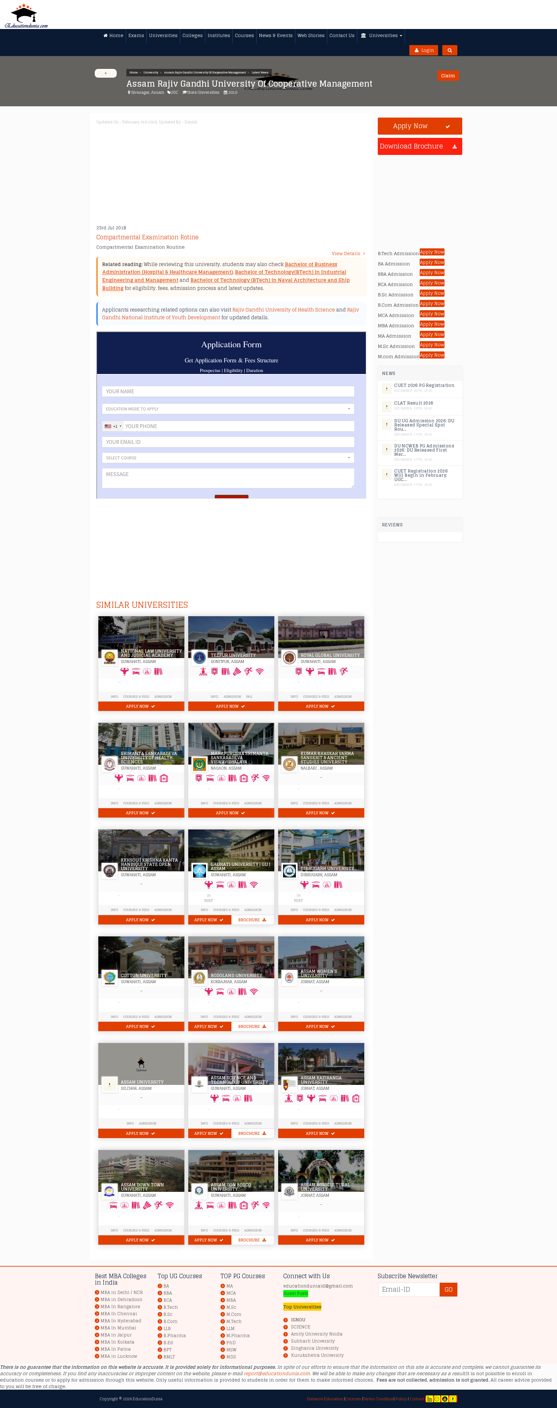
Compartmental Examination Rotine (147, 237)
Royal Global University (330, 655)
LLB (167, 1328)
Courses (353, 1398)
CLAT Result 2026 (413, 403)
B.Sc (167, 1314)
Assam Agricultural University (325, 1187)
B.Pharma (174, 1335)
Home (134, 72)
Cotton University (144, 975)
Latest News (260, 72)
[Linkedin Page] (429, 1398)
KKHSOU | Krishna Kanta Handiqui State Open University (149, 864)
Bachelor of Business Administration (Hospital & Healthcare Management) (219, 268)
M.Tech (234, 1321)
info (114, 696)
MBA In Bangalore (120, 1306)
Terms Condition (378, 1398)
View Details (347, 253)
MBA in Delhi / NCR (122, 1292)
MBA (231, 1300)
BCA (167, 1300)
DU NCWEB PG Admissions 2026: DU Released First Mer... (424, 450)
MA (229, 1286)
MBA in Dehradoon (121, 1299)
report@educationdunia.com (277, 1373)
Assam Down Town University (142, 1187)
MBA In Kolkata (117, 1342)
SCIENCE (300, 1327)
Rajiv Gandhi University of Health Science (283, 309)
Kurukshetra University (317, 1355)
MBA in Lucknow (119, 1356)
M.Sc (231, 1307)
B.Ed (168, 1342)
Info (294, 803)
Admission (163, 696)
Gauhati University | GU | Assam (240, 866)
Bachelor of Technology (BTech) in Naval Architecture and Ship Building (226, 284)
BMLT (169, 1357)
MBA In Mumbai (118, 1328)
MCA (231, 1293)
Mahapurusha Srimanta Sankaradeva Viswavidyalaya (240, 758)
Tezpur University (233, 655)
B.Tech (170, 1307)
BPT (167, 1350)
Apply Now (138, 706)
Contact (417, 1398)
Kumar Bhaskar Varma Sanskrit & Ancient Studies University (327, 758)
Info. (215, 696)
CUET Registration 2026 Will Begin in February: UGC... (421, 475)
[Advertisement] (289, 173)
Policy (401, 1398)
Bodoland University (236, 975)
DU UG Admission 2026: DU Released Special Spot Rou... (424, 425)
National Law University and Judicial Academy (151, 653)
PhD (231, 1342)
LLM (230, 1328)
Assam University (142, 1082)
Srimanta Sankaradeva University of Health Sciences (149, 758)
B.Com (170, 1321)
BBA (167, 1293)
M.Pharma (238, 1335)
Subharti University (313, 1341)
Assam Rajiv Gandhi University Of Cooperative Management (205, 72)
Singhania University (314, 1348)
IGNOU (298, 1320)
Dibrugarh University (327, 868)
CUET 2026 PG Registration (424, 385)
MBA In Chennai (119, 1313)
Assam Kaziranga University (321, 1080)
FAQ (249, 696)
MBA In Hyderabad (121, 1321)
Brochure (249, 919)
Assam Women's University (319, 973)
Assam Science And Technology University (239, 1080)
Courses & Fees (136, 696)
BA (166, 1286)
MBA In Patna (116, 1349)
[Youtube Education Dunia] (444, 1398)
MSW (231, 1350)
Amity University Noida (317, 1334)
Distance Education (325, 1398)
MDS (231, 1357)
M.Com (233, 1314)
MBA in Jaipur (116, 1335)
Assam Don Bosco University (231, 1187)
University (150, 72)
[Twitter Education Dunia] (436, 1398)
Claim (448, 76)
